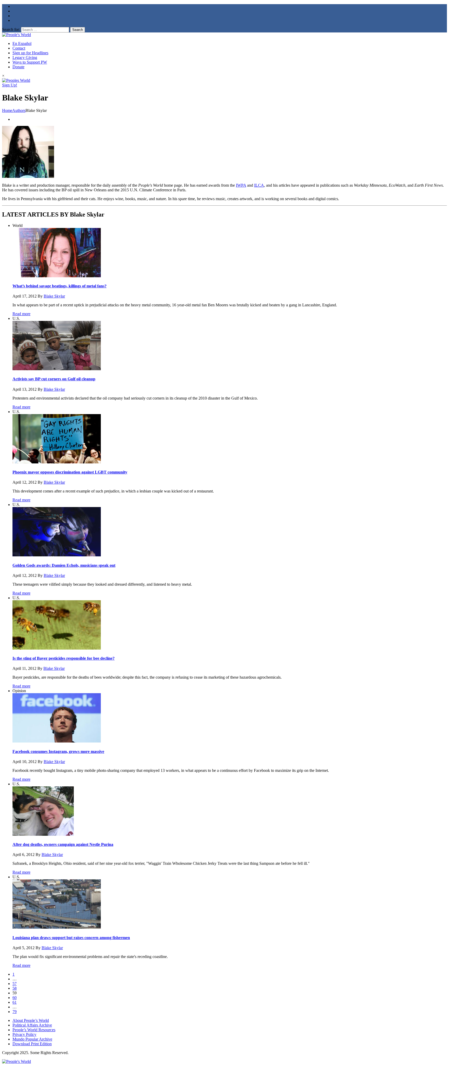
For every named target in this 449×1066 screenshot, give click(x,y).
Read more (21, 314)
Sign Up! (9, 85)
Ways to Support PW (29, 62)
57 (14, 983)
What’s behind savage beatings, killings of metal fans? (59, 286)
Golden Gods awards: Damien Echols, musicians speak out (63, 565)
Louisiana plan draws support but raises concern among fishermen (71, 937)
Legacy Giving (24, 57)
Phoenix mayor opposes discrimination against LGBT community (69, 472)
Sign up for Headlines (30, 53)
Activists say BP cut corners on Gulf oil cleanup (53, 379)
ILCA (259, 185)
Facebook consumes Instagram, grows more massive (58, 751)
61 (14, 1002)
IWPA (241, 185)
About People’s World (30, 1020)
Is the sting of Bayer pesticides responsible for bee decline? (63, 658)
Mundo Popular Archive (32, 1039)
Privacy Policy (24, 1034)
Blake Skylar (54, 296)
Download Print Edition (32, 1044)
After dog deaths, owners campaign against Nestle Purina (62, 844)
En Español (21, 43)
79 (14, 1011)
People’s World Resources (33, 1030)
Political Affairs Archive (32, 1025)
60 (14, 997)
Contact (18, 48)
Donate (18, 67)
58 (14, 988)
